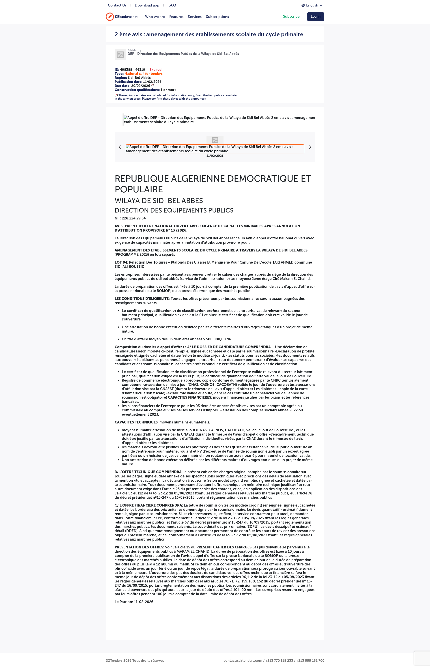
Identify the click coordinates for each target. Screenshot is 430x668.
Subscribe (291, 16)
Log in (315, 17)
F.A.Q (172, 5)
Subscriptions (217, 17)
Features (176, 17)
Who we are (155, 17)
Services (195, 17)
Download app (147, 5)
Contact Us (117, 5)
